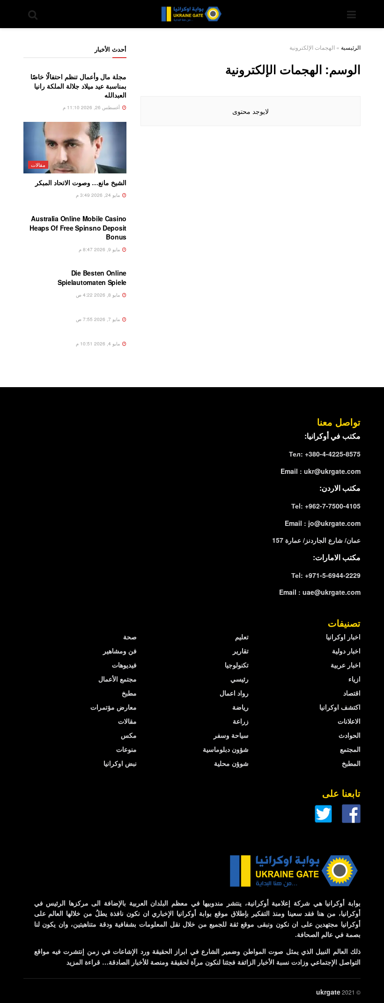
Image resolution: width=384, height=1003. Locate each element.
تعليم (242, 636)
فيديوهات (124, 664)
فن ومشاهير (120, 650)
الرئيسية (351, 47)
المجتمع (350, 749)
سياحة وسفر (231, 735)
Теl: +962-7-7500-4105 (326, 505)
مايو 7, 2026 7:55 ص (98, 319)
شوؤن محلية (231, 763)
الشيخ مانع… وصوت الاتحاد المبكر (80, 182)
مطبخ (129, 692)
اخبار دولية (346, 650)
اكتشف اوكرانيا (340, 706)
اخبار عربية (346, 664)
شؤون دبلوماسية (226, 749)
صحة (130, 636)
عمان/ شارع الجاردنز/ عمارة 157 (316, 540)
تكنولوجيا (237, 664)
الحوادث (350, 735)
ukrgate (328, 991)
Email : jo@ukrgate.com (323, 523)
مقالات (38, 164)
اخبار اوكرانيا (343, 636)
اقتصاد (352, 692)
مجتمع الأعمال (117, 678)
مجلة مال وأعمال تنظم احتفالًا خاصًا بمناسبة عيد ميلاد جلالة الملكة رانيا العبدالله (78, 85)
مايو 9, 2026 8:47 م (100, 249)
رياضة (240, 706)
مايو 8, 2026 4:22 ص (98, 295)
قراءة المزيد (83, 961)
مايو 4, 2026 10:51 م (98, 343)
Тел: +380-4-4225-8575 (325, 453)
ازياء (354, 678)
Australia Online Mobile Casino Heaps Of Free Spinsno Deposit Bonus (78, 227)
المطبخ (351, 763)
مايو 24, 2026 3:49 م (98, 195)
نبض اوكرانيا (120, 763)
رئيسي (239, 678)
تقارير (241, 650)
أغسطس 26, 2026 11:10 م (92, 107)
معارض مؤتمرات (113, 706)
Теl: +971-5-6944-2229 (326, 575)
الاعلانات (349, 721)
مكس (129, 735)
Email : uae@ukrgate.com (320, 592)
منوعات (126, 749)
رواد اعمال (234, 692)
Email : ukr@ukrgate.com (321, 471)
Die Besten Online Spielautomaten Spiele (92, 277)
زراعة (241, 721)
